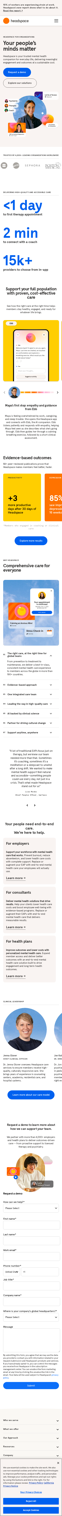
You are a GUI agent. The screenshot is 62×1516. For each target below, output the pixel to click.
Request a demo (17, 72)
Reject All (31, 1501)
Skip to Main (38, 10)
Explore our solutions (20, 82)
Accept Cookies (31, 1510)
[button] (55, 21)
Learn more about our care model (31, 1094)
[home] (16, 21)
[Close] (58, 1462)
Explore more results (31, 540)
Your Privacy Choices (31, 1492)
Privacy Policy (36, 1482)
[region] (31, 1487)
